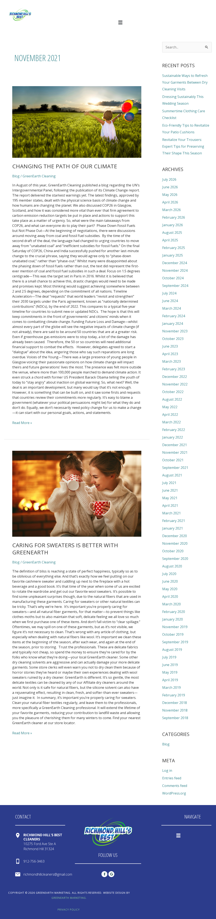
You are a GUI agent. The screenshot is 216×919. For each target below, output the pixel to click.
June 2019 (170, 664)
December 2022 (174, 376)
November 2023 (175, 331)
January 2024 (172, 323)
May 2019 (169, 672)
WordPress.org (174, 793)
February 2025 (173, 247)
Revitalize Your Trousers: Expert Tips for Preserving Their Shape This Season (183, 146)
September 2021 (175, 467)
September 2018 (175, 718)
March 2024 (171, 308)
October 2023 (173, 338)
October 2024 (173, 278)
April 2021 (170, 505)
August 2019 (172, 649)
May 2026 (169, 194)
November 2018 (175, 710)
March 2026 (171, 209)
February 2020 (173, 611)
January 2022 (172, 437)
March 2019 (171, 687)
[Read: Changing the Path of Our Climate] (76, 122)
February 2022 (173, 429)
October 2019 (173, 634)
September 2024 (175, 285)
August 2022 (172, 399)
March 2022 (171, 422)
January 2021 (172, 528)
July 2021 (169, 482)
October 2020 (173, 551)
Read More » (22, 422)
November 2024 (175, 270)
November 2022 (175, 384)
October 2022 (173, 391)
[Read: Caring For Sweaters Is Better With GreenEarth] (76, 494)
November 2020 (175, 543)
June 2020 (170, 581)
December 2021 (174, 445)
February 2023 (173, 369)
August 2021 (172, 475)
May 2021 (169, 498)
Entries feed (171, 778)
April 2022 (170, 414)
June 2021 (170, 490)
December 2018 (174, 702)
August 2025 (172, 232)
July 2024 (169, 293)
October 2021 (173, 460)
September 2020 (175, 558)
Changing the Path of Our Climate (64, 166)
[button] (120, 22)
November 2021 (175, 452)
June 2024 (170, 300)
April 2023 (170, 354)
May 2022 (169, 407)
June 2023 (170, 346)
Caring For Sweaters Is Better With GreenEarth (65, 548)
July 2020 (169, 573)
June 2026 (170, 187)
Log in (167, 770)
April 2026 (170, 202)
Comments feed (174, 785)
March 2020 (171, 604)
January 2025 (172, 255)
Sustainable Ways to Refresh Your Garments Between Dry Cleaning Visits (185, 82)
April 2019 (170, 680)
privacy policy (69, 909)
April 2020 (170, 596)
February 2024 (173, 316)
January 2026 (172, 225)
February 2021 (173, 520)
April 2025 (170, 240)
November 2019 (175, 627)
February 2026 (173, 217)
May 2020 (169, 589)
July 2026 (169, 179)
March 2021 (171, 513)
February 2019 (173, 695)
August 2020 (172, 566)
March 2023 (171, 361)
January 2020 (172, 619)
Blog (16, 176)
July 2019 (169, 657)
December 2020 (174, 536)
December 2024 (174, 263)
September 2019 (175, 642)
